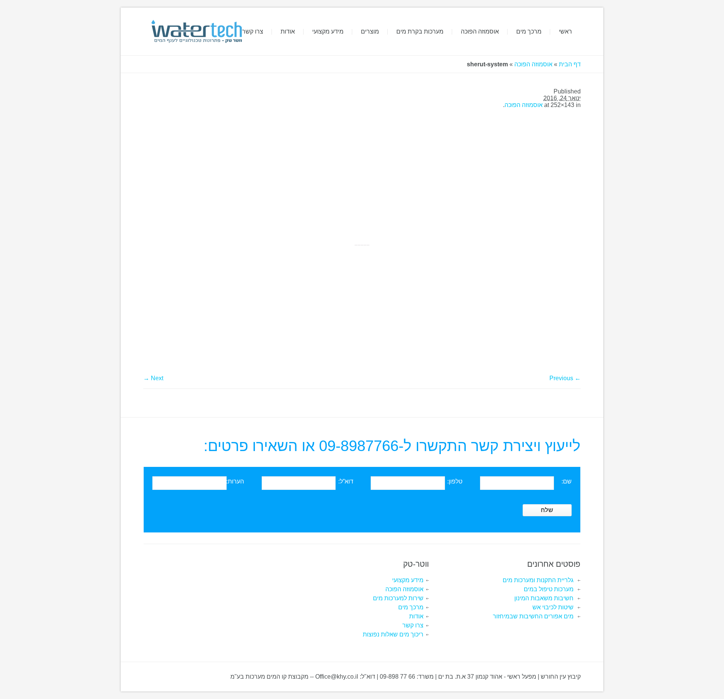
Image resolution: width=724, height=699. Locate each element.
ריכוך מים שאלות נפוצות (393, 634)
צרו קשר (412, 625)
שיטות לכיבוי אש (553, 607)
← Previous (565, 378)
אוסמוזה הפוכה (533, 64)
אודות (416, 616)
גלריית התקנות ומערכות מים (538, 580)
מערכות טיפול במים (549, 589)
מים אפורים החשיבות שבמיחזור (533, 616)
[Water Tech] (195, 31)
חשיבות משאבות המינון (544, 598)
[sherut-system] (362, 245)
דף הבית (570, 64)
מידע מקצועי (407, 580)
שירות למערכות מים (398, 598)
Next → (153, 378)
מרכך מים (410, 607)
